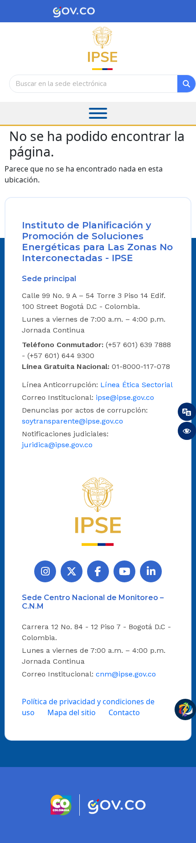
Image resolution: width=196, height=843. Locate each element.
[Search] (186, 83)
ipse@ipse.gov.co (125, 397)
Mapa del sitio (71, 712)
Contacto (124, 712)
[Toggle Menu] (98, 113)
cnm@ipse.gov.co (126, 674)
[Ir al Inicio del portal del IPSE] (98, 511)
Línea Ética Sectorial (136, 384)
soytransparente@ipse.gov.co (72, 421)
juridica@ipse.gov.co (57, 444)
